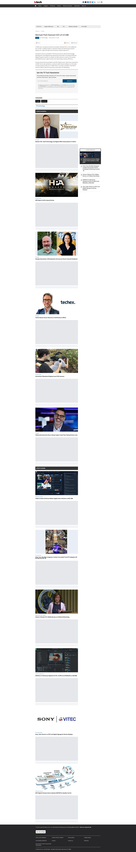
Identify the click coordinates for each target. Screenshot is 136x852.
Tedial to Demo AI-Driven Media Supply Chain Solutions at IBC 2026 (91, 161)
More (83, 6)
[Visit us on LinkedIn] (88, 2)
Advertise (86, 840)
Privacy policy (71, 837)
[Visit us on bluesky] (92, 2)
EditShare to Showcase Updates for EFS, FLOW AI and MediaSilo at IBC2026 (91, 181)
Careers (54, 840)
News (40, 6)
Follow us (67, 42)
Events (59, 6)
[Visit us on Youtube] (90, 2)
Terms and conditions (41, 837)
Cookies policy (87, 837)
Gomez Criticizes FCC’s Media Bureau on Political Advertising (91, 175)
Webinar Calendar (73, 26)
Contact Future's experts (57, 837)
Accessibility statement (41, 840)
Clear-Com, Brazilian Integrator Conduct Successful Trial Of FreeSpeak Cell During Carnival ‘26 (91, 168)
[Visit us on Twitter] (85, 2)
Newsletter (75, 42)
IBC (58, 26)
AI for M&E (84, 26)
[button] (99, 2)
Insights (46, 6)
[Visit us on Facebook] (83, 2)
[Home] (35, 5)
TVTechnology (44, 37)
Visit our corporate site (85, 827)
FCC (64, 26)
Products (52, 6)
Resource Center (67, 6)
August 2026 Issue (48, 26)
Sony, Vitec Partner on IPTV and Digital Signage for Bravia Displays (91, 188)
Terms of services (55, 84)
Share (39, 42)
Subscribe (77, 6)
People (42, 31)
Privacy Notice (43, 86)
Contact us (70, 840)
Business (37, 31)
